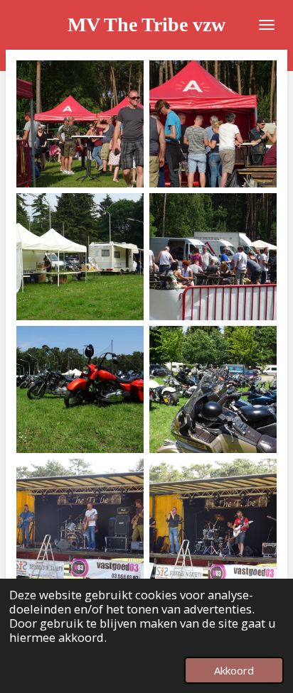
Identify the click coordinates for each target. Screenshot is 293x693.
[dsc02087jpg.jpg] (80, 256)
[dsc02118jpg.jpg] (80, 522)
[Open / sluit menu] (266, 25)
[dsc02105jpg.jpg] (80, 389)
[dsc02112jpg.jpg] (212, 389)
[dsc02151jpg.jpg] (80, 124)
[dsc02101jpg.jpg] (212, 256)
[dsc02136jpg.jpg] (212, 522)
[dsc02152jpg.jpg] (212, 124)
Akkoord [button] (234, 670)
